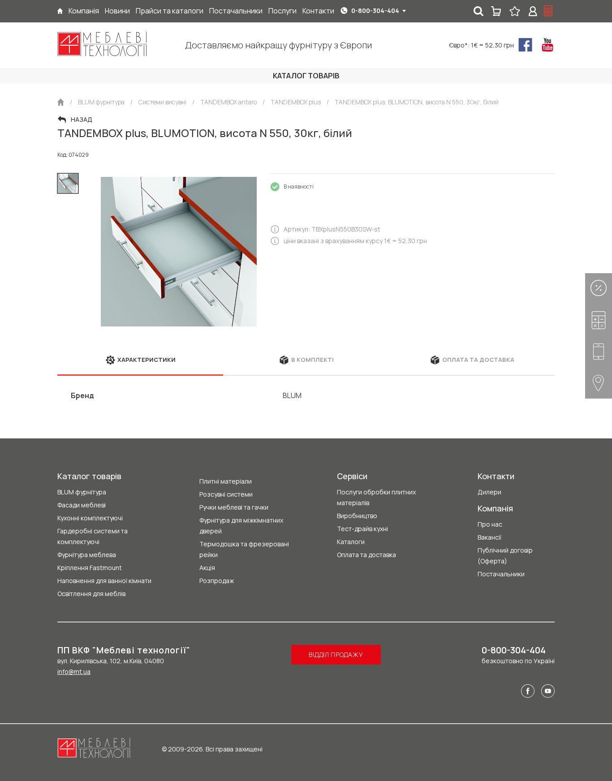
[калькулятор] (548, 11)
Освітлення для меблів (91, 593)
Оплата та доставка (366, 554)
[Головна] (60, 11)
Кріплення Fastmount (89, 567)
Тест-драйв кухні (362, 528)
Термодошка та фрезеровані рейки (244, 549)
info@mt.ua (74, 671)
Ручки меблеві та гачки (233, 507)
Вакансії (489, 537)
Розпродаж (216, 580)
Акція (207, 567)
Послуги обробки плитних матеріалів (376, 497)
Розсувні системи (226, 494)
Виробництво (357, 515)
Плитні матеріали (225, 481)
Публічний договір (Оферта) (505, 555)
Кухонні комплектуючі (90, 518)
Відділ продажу (336, 654)
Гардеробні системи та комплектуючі (92, 536)
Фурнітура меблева (86, 554)
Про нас (490, 524)
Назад (81, 119)
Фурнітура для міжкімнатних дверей (241, 525)
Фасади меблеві (81, 505)
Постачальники (501, 574)
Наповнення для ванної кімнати (104, 580)
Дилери (489, 492)
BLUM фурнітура (81, 492)
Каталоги (351, 541)
